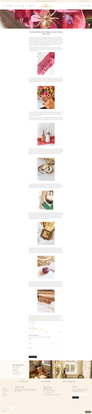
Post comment (33, 356)
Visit (26, 5)
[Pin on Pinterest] (33, 326)
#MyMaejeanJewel (39, 319)
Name (30, 338)
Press (4, 392)
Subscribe (75, 397)
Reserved (4, 395)
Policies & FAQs (5, 389)
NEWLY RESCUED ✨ (10, 5)
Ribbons (43, 329)
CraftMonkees (45, 150)
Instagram (43, 318)
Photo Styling (40, 329)
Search (4, 387)
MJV (5, 410)
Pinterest (51, 318)
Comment (30, 348)
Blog (23, 5)
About (19, 5)
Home (4, 5)
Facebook (46, 318)
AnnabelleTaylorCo (56, 151)
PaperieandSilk (56, 78)
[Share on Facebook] (32, 326)
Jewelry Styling (33, 329)
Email (30, 343)
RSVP (37, 1)
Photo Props (36, 329)
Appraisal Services (31, 5)
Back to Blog (46, 331)
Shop (16, 5)
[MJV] (46, 5)
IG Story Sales (5, 390)
